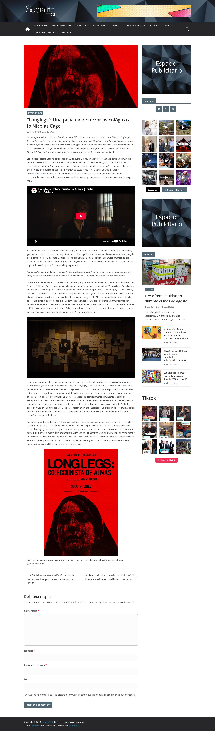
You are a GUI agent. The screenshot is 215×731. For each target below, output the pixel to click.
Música (117, 25)
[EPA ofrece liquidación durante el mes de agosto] (166, 272)
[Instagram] (166, 109)
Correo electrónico (35, 665)
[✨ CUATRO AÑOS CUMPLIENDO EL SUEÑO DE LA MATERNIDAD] (149, 144)
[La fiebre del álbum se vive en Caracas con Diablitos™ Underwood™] (151, 378)
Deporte (169, 25)
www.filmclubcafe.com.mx (39, 173)
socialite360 (49, 132)
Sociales (155, 25)
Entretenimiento (61, 25)
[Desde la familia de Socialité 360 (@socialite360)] (149, 160)
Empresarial (40, 25)
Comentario (31, 611)
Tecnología (82, 25)
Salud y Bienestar (136, 25)
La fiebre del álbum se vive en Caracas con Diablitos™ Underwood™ (175, 375)
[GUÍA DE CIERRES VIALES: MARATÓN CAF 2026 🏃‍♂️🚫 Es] (166, 127)
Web (26, 679)
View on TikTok (168, 460)
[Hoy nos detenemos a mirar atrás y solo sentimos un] (183, 144)
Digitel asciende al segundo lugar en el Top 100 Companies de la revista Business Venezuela (108, 577)
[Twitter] (159, 109)
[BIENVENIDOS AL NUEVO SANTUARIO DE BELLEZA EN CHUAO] (149, 127)
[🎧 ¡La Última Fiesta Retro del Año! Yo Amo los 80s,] (183, 177)
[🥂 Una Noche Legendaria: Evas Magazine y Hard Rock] (166, 160)
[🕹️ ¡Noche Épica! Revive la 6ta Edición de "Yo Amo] (183, 160)
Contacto (66, 32)
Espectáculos (101, 25)
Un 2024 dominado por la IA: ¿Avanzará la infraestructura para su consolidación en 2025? (51, 579)
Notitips (149, 289)
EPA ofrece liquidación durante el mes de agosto (166, 298)
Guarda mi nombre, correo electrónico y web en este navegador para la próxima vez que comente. (81, 694)
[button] (149, 413)
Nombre (29, 650)
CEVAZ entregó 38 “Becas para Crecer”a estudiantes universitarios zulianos (176, 355)
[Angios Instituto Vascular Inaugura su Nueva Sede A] (166, 144)
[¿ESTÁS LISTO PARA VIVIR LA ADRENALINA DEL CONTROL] (183, 127)
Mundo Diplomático (44, 32)
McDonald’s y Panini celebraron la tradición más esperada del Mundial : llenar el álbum (176, 334)
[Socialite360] (27, 29)
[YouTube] (173, 109)
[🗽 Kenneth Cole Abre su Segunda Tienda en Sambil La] (166, 177)
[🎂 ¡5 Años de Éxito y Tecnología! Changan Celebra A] (149, 177)
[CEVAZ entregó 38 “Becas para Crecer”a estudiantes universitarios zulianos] (151, 358)
